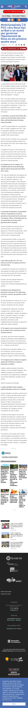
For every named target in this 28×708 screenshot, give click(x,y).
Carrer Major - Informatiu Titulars (13, 16)
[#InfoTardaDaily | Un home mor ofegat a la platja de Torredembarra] (23, 466)
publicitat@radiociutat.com (14, 618)
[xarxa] (14, 558)
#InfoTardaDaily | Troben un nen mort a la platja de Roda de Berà (5, 499)
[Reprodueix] (3, 48)
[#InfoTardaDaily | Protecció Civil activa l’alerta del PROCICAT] (14, 491)
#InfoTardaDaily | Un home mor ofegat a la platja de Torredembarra (23, 474)
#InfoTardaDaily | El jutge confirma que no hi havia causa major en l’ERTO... (23, 501)
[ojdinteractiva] (14, 580)
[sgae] (14, 569)
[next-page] (15, 510)
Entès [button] (14, 704)
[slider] (24, 48)
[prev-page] (13, 510)
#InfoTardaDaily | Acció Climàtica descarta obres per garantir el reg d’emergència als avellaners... (14, 478)
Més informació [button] (7, 700)
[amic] (14, 564)
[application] (14, 48)
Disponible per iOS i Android (14, 628)
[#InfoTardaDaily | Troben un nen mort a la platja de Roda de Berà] (5, 491)
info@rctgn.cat (14, 610)
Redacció (4, 44)
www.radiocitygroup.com (19, 651)
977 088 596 (15, 608)
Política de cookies (6, 594)
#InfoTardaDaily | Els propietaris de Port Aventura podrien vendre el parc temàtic (5, 476)
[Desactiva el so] (21, 48)
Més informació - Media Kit (14, 620)
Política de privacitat (6, 591)
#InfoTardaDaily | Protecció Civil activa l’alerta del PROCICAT (14, 498)
